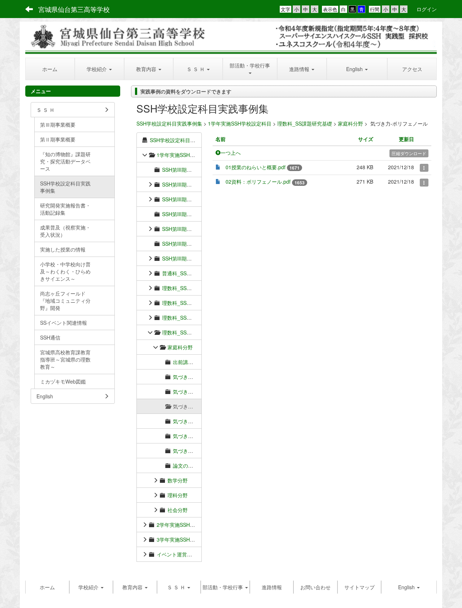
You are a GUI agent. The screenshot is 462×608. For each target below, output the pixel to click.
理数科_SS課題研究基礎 (304, 123)
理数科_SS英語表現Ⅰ (187, 317)
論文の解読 (185, 465)
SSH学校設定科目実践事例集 (169, 123)
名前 (220, 139)
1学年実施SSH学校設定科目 (239, 123)
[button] (99, 69)
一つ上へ (231, 152)
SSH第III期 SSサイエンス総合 (198, 184)
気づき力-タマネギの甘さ (201, 391)
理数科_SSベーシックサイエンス (199, 288)
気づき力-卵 (186, 435)
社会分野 (177, 509)
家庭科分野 (350, 123)
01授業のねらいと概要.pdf (256, 167)
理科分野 (177, 495)
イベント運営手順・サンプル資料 (194, 554)
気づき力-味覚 (189, 450)
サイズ (365, 139)
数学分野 (177, 480)
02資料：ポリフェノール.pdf (258, 181)
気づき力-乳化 (189, 421)
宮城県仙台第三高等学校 (74, 9)
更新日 (406, 139)
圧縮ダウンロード (409, 153)
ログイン (427, 9)
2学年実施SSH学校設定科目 (188, 524)
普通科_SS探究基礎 (184, 273)
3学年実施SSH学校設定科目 (188, 539)
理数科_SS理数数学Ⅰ (187, 302)
